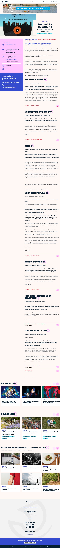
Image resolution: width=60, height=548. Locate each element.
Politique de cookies (42, 546)
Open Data (36, 546)
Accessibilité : (22, 546)
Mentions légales (11, 546)
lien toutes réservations (11, 59)
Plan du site (49, 546)
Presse (31, 546)
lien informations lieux (10, 44)
